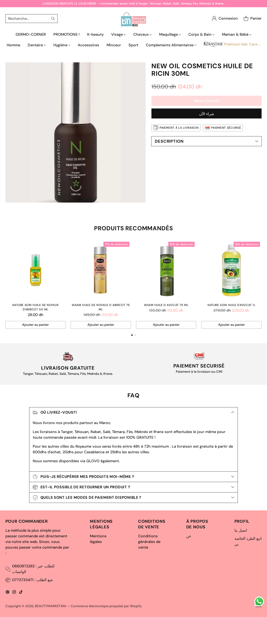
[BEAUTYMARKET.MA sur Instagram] (14, 592)
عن (188, 536)
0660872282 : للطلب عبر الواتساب (33, 569)
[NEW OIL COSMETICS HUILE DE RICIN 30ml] (75, 132)
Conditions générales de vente (149, 542)
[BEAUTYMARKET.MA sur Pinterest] (7, 592)
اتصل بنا (240, 530)
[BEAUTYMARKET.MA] (133, 18)
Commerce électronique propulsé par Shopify (106, 606)
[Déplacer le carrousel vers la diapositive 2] (135, 335)
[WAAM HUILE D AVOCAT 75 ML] (166, 270)
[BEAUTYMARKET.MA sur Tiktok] (20, 592)
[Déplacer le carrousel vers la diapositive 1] (132, 335)
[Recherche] (53, 18)
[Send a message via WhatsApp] (259, 601)
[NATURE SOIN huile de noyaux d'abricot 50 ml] (35, 270)
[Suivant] (260, 284)
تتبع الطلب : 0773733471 (32, 579)
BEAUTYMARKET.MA (50, 606)
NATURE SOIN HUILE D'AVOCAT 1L (231, 305)
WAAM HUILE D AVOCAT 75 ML (166, 305)
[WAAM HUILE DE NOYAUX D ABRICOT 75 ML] (101, 270)
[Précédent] (6, 284)
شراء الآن (206, 113)
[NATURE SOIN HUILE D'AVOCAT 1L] (231, 270)
